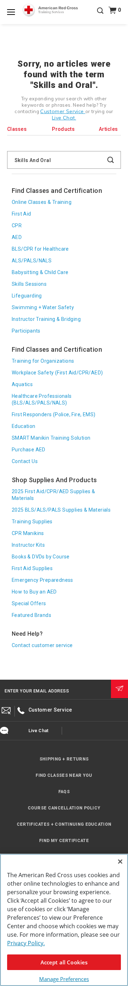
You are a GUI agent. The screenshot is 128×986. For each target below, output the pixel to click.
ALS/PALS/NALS (32, 260)
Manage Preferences (64, 978)
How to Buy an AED (34, 592)
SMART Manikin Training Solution (51, 438)
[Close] (120, 861)
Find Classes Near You (64, 775)
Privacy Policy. (26, 943)
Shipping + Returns (64, 759)
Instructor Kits (28, 545)
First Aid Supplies (32, 568)
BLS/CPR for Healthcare (40, 249)
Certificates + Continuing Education (64, 824)
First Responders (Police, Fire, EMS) (53, 414)
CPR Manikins (28, 533)
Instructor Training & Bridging (46, 319)
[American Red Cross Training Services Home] (50, 10)
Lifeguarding (27, 296)
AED (17, 237)
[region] (64, 920)
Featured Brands (31, 615)
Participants (26, 331)
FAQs (64, 791)
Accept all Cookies (64, 962)
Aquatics (22, 384)
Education (24, 426)
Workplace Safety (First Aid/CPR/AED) (57, 372)
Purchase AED (29, 449)
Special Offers (29, 603)
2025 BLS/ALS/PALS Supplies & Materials (61, 510)
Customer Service (62, 111)
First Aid (21, 214)
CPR (17, 225)
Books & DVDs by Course (41, 556)
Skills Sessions (29, 284)
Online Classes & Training (41, 202)
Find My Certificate (64, 840)
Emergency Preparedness (42, 580)
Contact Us (25, 461)
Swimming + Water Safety (43, 307)
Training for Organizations (43, 361)
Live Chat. (64, 118)
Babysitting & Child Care (40, 272)
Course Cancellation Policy (64, 808)
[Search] (100, 15)
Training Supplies (32, 521)
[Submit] (119, 689)
